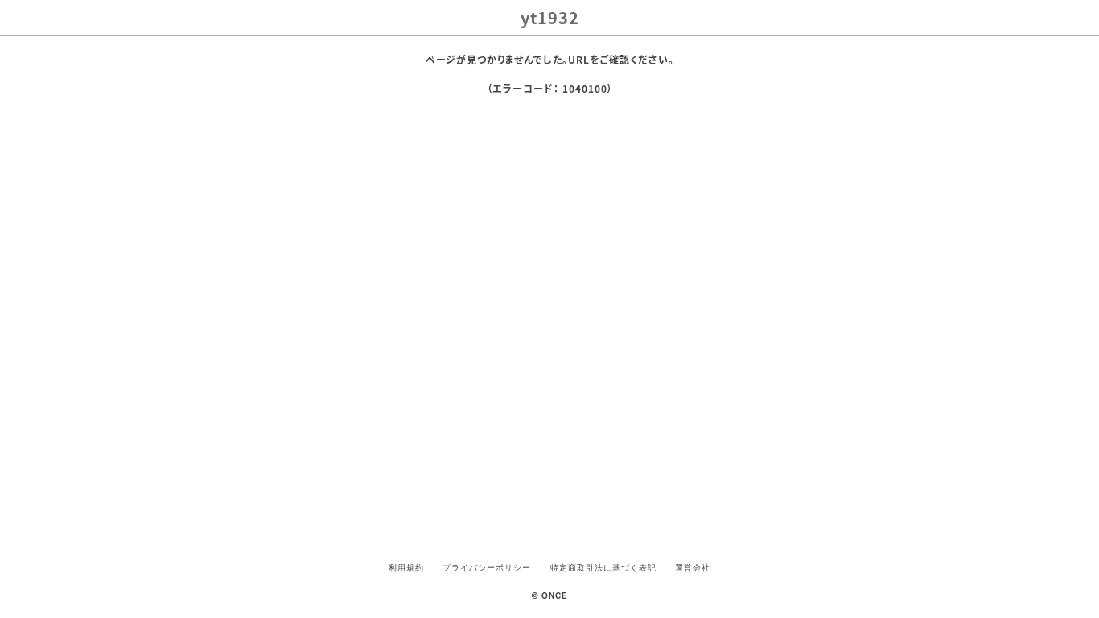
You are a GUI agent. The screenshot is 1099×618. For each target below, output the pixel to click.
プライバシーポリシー (486, 567)
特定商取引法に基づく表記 (603, 567)
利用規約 (406, 567)
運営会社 (692, 567)
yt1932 (550, 17)
